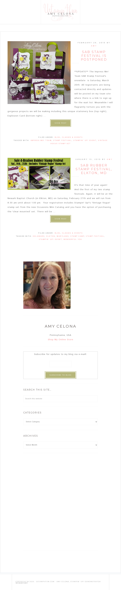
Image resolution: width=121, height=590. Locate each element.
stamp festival (62, 140)
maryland (63, 236)
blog (57, 137)
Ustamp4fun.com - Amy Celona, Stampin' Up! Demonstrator (60, 12)
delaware (39, 236)
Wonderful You (72, 239)
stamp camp (77, 236)
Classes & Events (72, 137)
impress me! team (41, 140)
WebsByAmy (22, 583)
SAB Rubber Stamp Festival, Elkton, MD (93, 169)
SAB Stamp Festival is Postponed (94, 55)
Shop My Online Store (60, 339)
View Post (60, 123)
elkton (50, 236)
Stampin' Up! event (84, 140)
